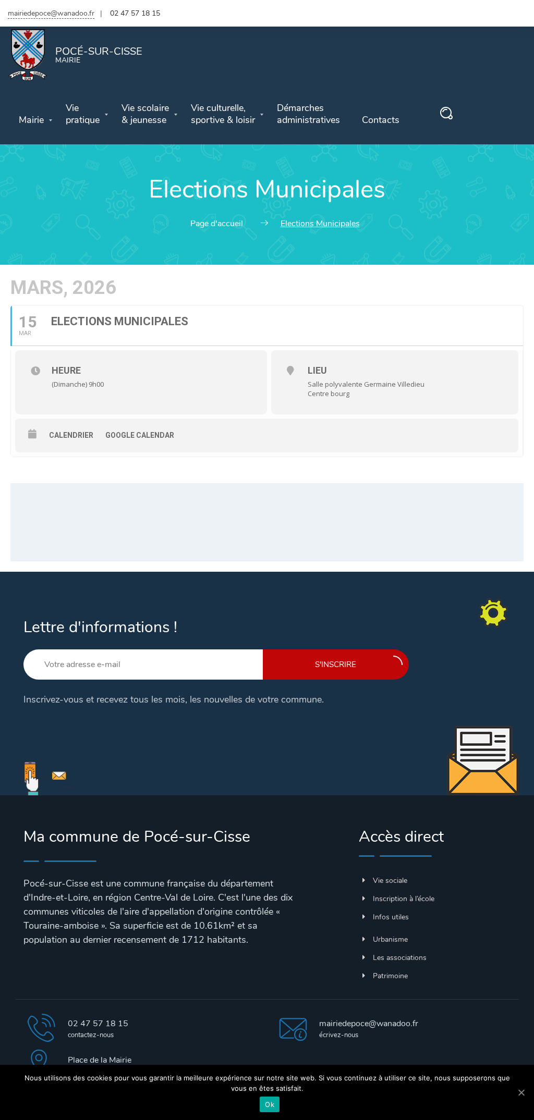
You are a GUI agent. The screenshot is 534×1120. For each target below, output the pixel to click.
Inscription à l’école (403, 899)
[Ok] (521, 1092)
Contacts (380, 120)
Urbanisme (390, 939)
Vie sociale (390, 880)
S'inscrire (335, 664)
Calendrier (71, 435)
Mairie (31, 120)
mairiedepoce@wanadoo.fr (51, 13)
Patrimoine (390, 976)
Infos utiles (391, 917)
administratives (308, 114)
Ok (269, 1104)
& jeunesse (145, 114)
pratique (83, 114)
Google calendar (139, 435)
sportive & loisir (223, 114)
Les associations (400, 958)
